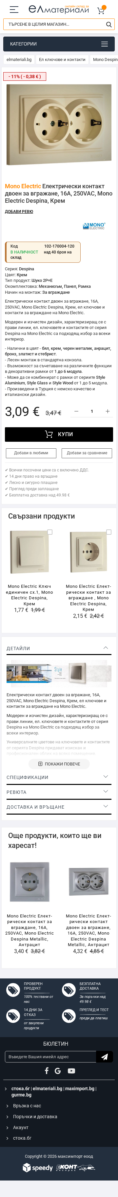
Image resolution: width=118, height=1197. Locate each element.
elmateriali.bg (19, 59)
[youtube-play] (71, 1071)
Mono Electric (23, 186)
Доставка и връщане (36, 807)
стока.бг (20, 1088)
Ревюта (17, 792)
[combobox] (59, 24)
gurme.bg (21, 1094)
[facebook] (46, 1071)
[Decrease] (76, 411)
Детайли (18, 648)
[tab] (59, 648)
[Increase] (107, 411)
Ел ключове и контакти (62, 59)
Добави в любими (31, 453)
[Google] (58, 1071)
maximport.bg (79, 1088)
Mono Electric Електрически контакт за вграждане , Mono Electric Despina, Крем (88, 598)
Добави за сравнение (87, 453)
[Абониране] (104, 1056)
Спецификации (28, 777)
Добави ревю (19, 211)
